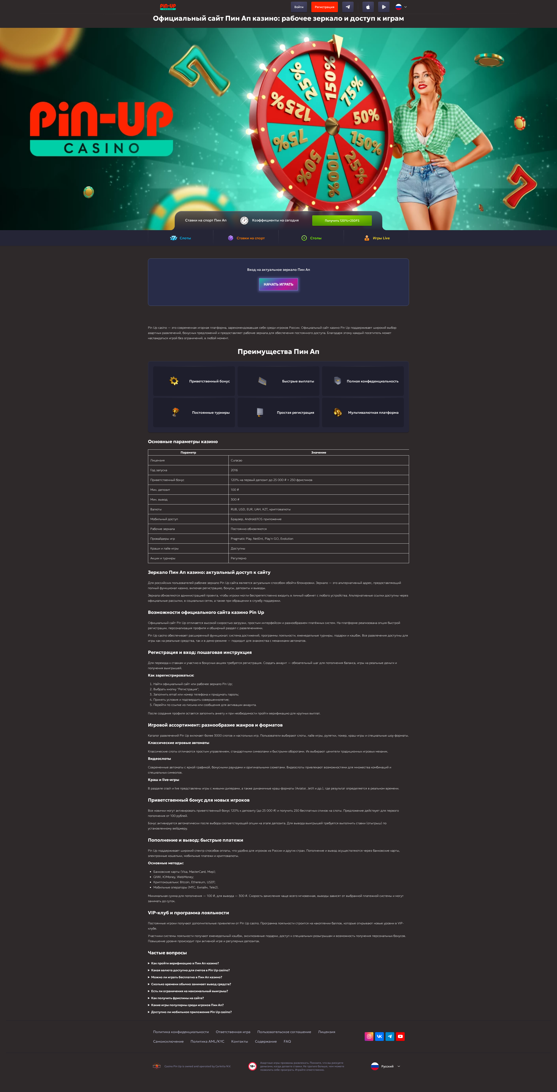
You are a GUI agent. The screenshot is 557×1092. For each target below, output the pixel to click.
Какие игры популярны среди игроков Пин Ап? (187, 1005)
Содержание (266, 1041)
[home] (168, 7)
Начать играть (278, 284)
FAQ (287, 1041)
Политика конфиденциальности (181, 1032)
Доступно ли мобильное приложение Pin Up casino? (191, 1012)
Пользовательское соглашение (284, 1032)
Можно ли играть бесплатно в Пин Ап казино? (186, 977)
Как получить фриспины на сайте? (177, 998)
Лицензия (326, 1032)
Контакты (239, 1041)
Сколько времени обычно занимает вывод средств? (191, 984)
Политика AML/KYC (207, 1041)
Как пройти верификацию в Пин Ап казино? (185, 963)
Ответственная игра (233, 1032)
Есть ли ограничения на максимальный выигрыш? (189, 991)
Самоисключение (168, 1041)
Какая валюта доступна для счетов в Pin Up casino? (190, 970)
